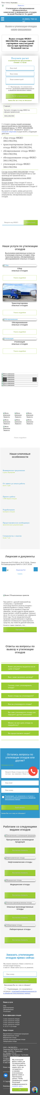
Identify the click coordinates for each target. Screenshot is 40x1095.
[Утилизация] (20, 339)
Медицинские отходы (9, 1037)
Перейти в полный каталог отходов (20, 230)
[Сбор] (20, 265)
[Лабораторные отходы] (20, 925)
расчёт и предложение (20, 96)
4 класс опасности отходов (11, 1024)
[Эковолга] (20, 5)
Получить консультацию (20, 980)
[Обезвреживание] (20, 319)
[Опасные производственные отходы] (20, 903)
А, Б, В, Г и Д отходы (10, 1026)
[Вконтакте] (5, 1077)
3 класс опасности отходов (11, 1022)
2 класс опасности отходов (11, 1020)
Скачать (20, 574)
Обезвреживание (8, 1009)
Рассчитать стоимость (20, 850)
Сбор (4, 1006)
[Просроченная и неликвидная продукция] (20, 835)
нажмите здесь (17, 1086)
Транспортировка (8, 1007)
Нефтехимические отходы (11, 1035)
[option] (20, 572)
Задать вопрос (20, 807)
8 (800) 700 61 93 (30, 20)
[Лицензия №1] (20, 570)
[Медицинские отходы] (20, 880)
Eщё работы (20, 629)
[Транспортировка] (20, 292)
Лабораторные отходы (10, 1041)
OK (20, 1089)
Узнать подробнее (19, 278)
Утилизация (7, 1011)
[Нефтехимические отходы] (20, 858)
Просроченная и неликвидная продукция (16, 1034)
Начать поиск (30, 222)
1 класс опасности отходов (11, 1019)
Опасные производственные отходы (14, 1039)
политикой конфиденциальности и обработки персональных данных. (21, 89)
